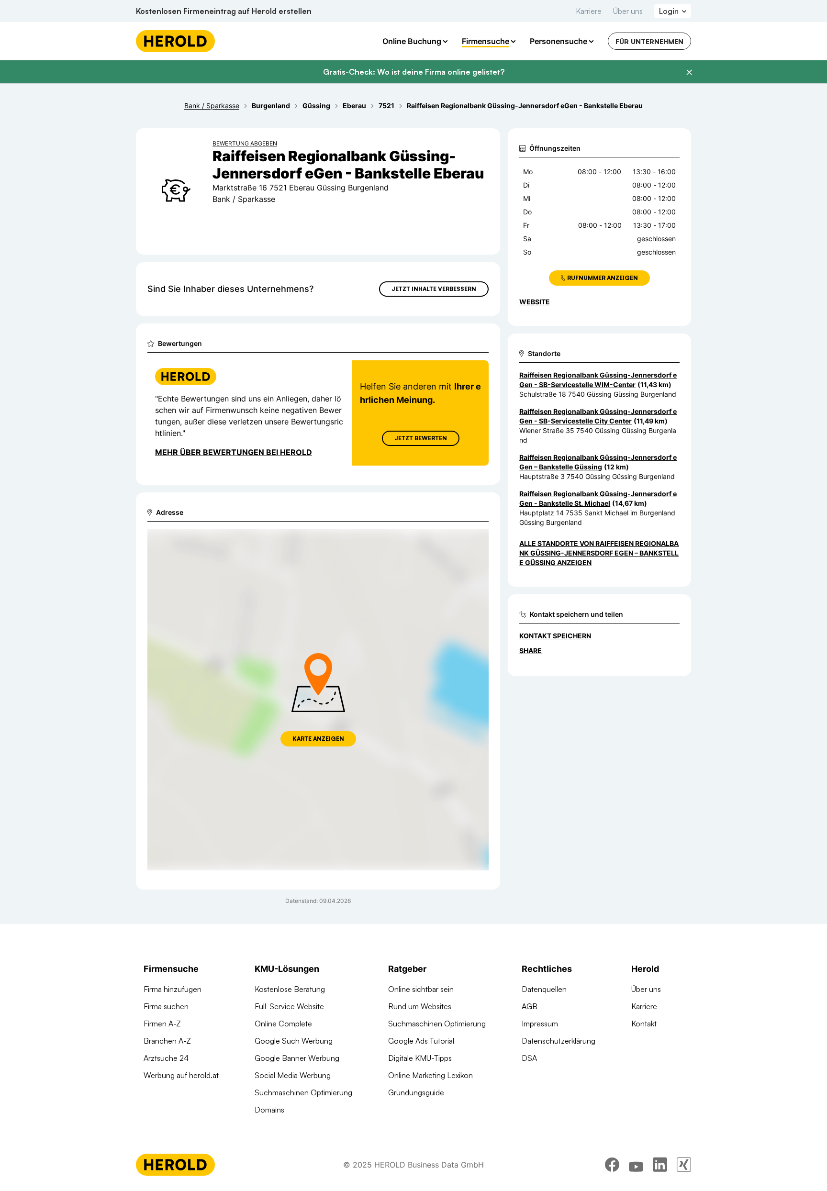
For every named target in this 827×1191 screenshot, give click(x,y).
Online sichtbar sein (421, 989)
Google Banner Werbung (297, 1058)
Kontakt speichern (555, 636)
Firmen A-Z (162, 1023)
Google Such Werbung (294, 1041)
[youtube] (636, 1164)
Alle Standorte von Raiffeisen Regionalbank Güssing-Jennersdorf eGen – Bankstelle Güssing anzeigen (599, 553)
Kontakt (644, 1023)
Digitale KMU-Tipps (420, 1058)
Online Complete (283, 1023)
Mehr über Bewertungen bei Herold (233, 452)
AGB (529, 1006)
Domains (269, 1109)
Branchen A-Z (167, 1041)
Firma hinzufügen (172, 989)
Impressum (540, 1023)
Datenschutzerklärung (558, 1041)
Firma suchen (166, 1006)
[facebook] (612, 1164)
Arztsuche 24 (166, 1058)
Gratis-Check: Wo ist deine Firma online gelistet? (413, 72)
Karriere (589, 11)
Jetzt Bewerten (420, 438)
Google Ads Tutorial (421, 1041)
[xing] (684, 1164)
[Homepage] (175, 41)
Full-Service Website (289, 1006)
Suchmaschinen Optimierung (303, 1092)
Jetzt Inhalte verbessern (433, 288)
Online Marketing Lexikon (430, 1075)
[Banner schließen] (689, 72)
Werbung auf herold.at (181, 1075)
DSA (529, 1058)
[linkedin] (660, 1164)
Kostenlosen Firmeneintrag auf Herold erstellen (224, 11)
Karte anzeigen (318, 738)
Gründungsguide (416, 1092)
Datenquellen (544, 989)
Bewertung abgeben (244, 143)
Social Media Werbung (293, 1075)
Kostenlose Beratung (290, 989)
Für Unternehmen (649, 41)
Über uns (628, 11)
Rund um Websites (419, 1006)
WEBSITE (534, 302)
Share (530, 650)
